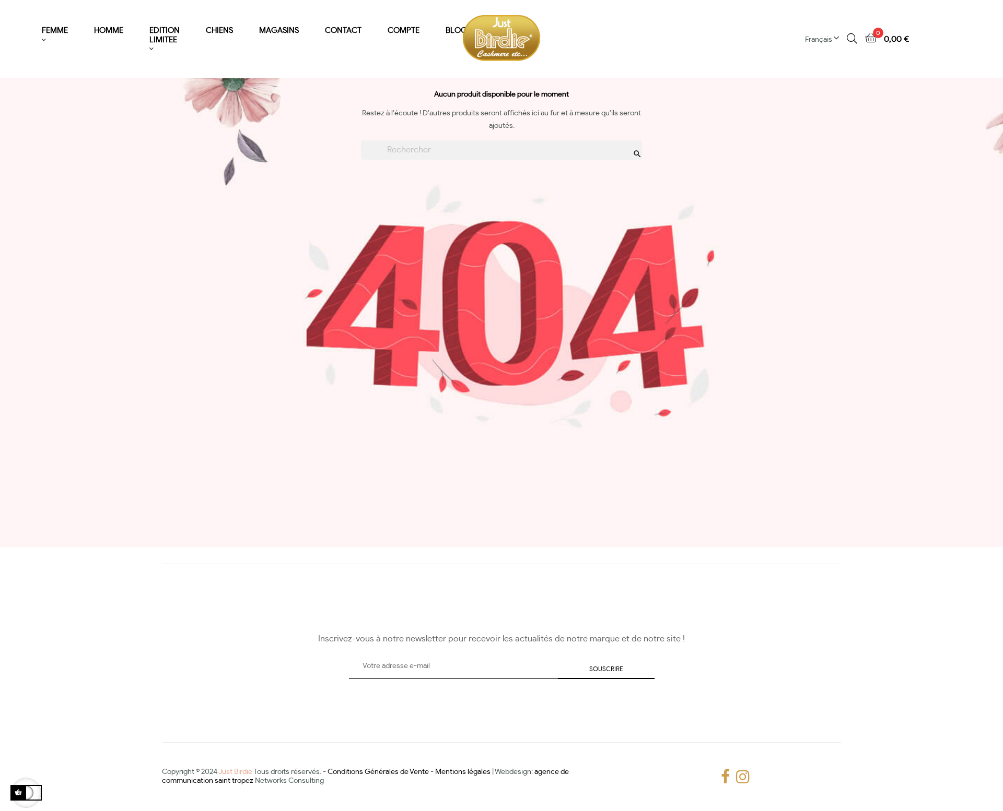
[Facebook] (723, 777)
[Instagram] (738, 777)
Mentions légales (463, 772)
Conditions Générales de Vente (378, 772)
